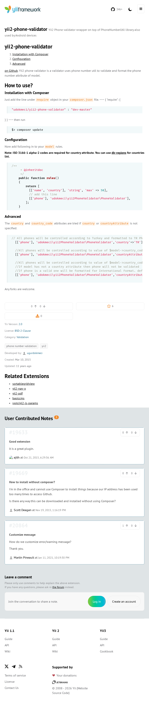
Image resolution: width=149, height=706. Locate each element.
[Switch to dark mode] (130, 9)
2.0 (20, 324)
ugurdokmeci (34, 353)
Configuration (21, 59)
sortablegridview (23, 384)
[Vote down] (44, 306)
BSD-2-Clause (23, 330)
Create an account (124, 601)
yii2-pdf (17, 393)
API (7, 645)
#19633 (18, 432)
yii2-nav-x (19, 388)
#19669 (18, 473)
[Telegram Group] (14, 666)
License (10, 682)
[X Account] (7, 666)
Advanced (18, 64)
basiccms (18, 398)
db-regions (119, 153)
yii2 (44, 346)
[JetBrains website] (60, 682)
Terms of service (15, 675)
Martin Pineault (23, 557)
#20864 (18, 525)
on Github (11, 71)
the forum (58, 587)
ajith (16, 457)
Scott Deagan (22, 510)
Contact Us (12, 688)
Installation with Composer (30, 54)
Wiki (7, 651)
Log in (97, 601)
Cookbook (106, 651)
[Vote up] (35, 306)
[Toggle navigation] (140, 8)
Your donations (66, 675)
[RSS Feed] (21, 666)
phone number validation (21, 346)
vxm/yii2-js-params (25, 403)
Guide (8, 639)
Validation (23, 337)
